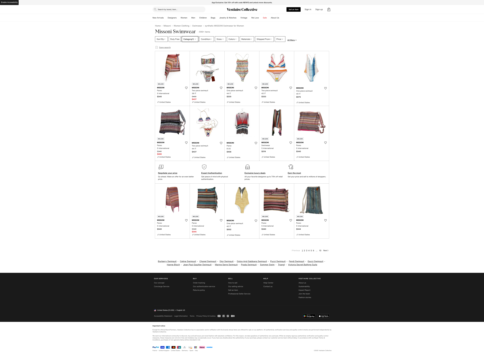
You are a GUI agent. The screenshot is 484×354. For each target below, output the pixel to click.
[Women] (189, 18)
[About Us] (281, 18)
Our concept (159, 283)
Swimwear (197, 25)
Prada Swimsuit (249, 264)
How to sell (232, 283)
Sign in (308, 9)
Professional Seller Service (239, 293)
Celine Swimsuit (188, 261)
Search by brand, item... (167, 9)
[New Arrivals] (166, 18)
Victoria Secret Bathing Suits (302, 264)
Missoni (167, 25)
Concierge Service (161, 286)
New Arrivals (158, 17)
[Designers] (179, 18)
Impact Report (304, 290)
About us (302, 283)
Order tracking (199, 283)
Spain (191, 350)
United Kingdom (164, 350)
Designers (172, 17)
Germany (185, 350)
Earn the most (294, 172)
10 (320, 250)
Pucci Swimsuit (277, 261)
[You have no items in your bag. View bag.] (329, 9)
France (155, 350)
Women (184, 17)
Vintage (243, 17)
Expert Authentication (211, 172)
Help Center (268, 283)
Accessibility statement (163, 316)
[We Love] (261, 18)
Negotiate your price (167, 172)
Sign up (319, 9)
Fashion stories (305, 297)
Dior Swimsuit (227, 261)
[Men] (197, 18)
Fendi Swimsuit (296, 261)
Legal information (181, 316)
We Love (255, 17)
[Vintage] (249, 18)
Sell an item (293, 9)
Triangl (281, 264)
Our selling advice (235, 286)
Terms (192, 316)
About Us (275, 17)
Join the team (304, 293)
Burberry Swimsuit (167, 261)
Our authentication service (204, 286)
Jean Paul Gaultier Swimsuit (197, 264)
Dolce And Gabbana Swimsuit (252, 261)
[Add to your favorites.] (186, 87)
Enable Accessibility (9, 2)
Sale (265, 17)
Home (158, 25)
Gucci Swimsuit (315, 261)
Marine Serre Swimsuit (226, 264)
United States (175, 350)
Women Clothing (181, 25)
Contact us (268, 286)
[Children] (209, 18)
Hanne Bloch (173, 264)
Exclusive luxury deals (255, 172)
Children (203, 17)
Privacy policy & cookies (206, 316)
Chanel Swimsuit (207, 261)
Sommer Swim (267, 264)
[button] (329, 9)
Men (193, 17)
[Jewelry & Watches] (238, 18)
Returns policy (199, 290)
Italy (196, 350)
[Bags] (217, 18)
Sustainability (304, 286)
